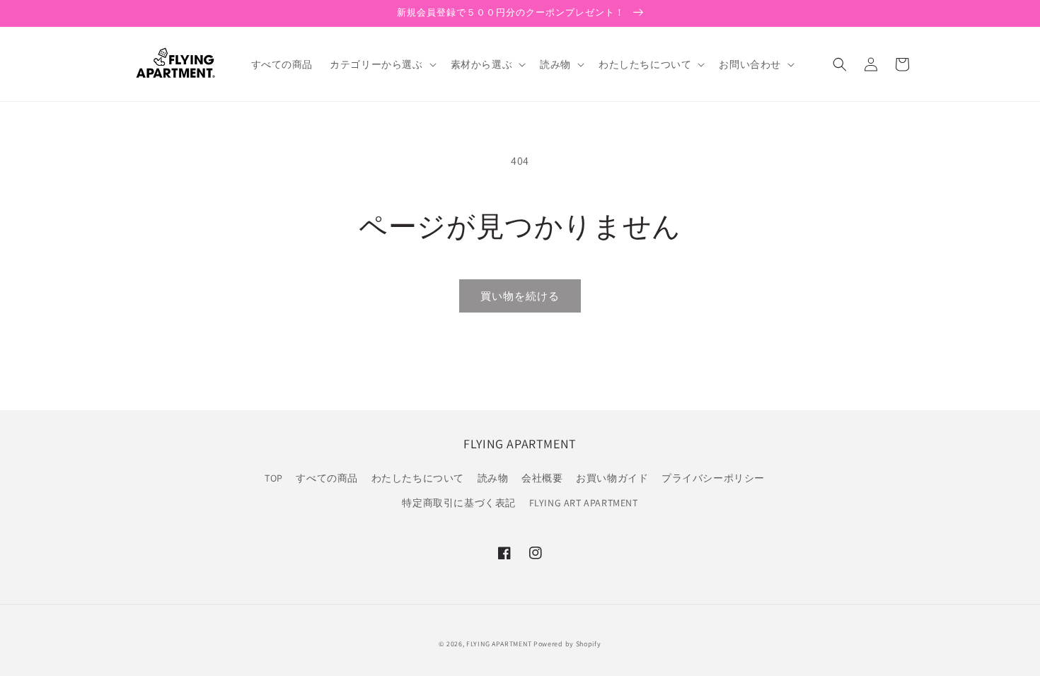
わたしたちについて (417, 478)
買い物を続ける (520, 296)
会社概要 (541, 478)
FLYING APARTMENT (498, 643)
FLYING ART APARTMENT (583, 502)
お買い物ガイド (612, 478)
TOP (274, 478)
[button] (381, 64)
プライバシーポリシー (713, 478)
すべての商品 (327, 478)
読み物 (493, 478)
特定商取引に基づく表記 (459, 502)
